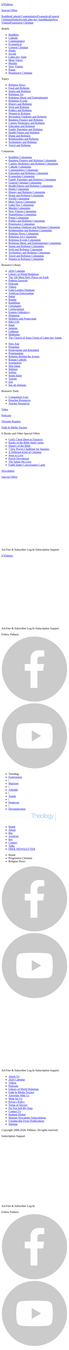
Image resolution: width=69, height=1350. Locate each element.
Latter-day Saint (35, 19)
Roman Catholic (17, 359)
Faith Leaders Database (21, 290)
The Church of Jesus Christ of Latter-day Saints (35, 337)
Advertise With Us (18, 1095)
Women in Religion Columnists (26, 258)
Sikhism (13, 369)
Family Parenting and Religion (25, 129)
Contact (12, 842)
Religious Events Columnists (24, 239)
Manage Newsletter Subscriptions (27, 1117)
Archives (13, 836)
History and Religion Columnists (26, 192)
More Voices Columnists (22, 201)
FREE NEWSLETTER (21, 848)
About (12, 829)
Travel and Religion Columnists (26, 255)
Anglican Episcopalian (21, 293)
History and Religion (20, 103)
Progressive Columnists (21, 224)
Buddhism (14, 302)
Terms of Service (17, 1104)
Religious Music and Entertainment (28, 97)
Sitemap (13, 1124)
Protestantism (15, 353)
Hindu (15, 19)
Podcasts (13, 283)
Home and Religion (19, 135)
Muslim (48, 19)
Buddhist (6, 16)
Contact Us (14, 1111)
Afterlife (13, 789)
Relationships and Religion (23, 138)
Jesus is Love (15, 455)
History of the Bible (19, 445)
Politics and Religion (20, 110)
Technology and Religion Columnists (29, 252)
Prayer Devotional (18, 458)
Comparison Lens (18, 397)
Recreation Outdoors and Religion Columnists (34, 227)
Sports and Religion (19, 91)
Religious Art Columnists (22, 236)
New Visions (15, 66)
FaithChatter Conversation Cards (26, 464)
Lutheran (13, 331)
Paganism (13, 346)
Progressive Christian (21, 22)
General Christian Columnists (24, 182)
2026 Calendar (16, 270)
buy (10, 839)
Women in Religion (19, 113)
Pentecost (13, 802)
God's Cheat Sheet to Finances (25, 439)
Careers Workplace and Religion (26, 122)
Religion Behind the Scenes (23, 356)
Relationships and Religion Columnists (30, 230)
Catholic (16, 16)
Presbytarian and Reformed (23, 350)
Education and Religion (21, 126)
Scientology (15, 362)
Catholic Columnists (19, 166)
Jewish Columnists (18, 198)
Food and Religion (18, 88)
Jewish (22, 19)
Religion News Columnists (23, 233)
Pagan (11, 69)
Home (11, 826)
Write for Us (15, 1098)
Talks (11, 845)
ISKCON (13, 321)
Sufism (12, 372)
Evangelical (43, 16)
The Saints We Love (19, 461)
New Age (13, 343)
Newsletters (8, 470)
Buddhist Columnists (20, 157)
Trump (12, 796)
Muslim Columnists (19, 208)
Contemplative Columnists (23, 169)
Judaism (13, 328)
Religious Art (15, 94)
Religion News (16, 84)
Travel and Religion (19, 145)
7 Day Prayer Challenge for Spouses (28, 448)
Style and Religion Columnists (25, 249)
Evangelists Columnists (21, 176)
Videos (12, 286)
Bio (10, 833)
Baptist (12, 299)
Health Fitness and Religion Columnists (30, 185)
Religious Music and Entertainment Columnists (34, 243)
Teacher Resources (19, 403)
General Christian (18, 47)
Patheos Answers (18, 280)
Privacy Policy (16, 1101)
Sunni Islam (15, 375)
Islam (11, 325)
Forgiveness (15, 777)
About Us (13, 1076)
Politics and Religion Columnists (26, 220)
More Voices (15, 60)
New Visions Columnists (22, 211)
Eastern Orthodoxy (19, 312)
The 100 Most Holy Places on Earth (28, 277)
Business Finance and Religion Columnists (32, 160)
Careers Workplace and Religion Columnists (33, 163)
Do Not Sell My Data (20, 1108)
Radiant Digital (16, 1114)
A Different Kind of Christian (24, 452)
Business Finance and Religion (25, 119)
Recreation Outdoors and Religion (27, 116)
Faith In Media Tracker (14, 427)
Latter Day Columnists (21, 204)
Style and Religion (18, 107)
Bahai (11, 296)
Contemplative (29, 16)
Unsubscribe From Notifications (26, 1120)
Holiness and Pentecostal (22, 318)
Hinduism (13, 315)
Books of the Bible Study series (26, 442)
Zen (10, 381)
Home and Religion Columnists (26, 195)
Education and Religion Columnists (28, 173)
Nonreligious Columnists (22, 214)
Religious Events (17, 100)
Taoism (12, 378)
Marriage (13, 783)
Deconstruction (16, 808)
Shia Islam (14, 365)
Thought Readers (11, 421)
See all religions (17, 385)
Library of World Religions (23, 274)
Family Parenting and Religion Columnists (32, 179)
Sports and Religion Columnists (26, 246)
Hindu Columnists (18, 189)
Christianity (14, 305)
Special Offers (9, 10)
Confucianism (16, 309)
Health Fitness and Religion (23, 132)
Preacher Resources (19, 400)
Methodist (14, 334)
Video (4, 409)
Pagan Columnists (18, 217)
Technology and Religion (22, 142)
